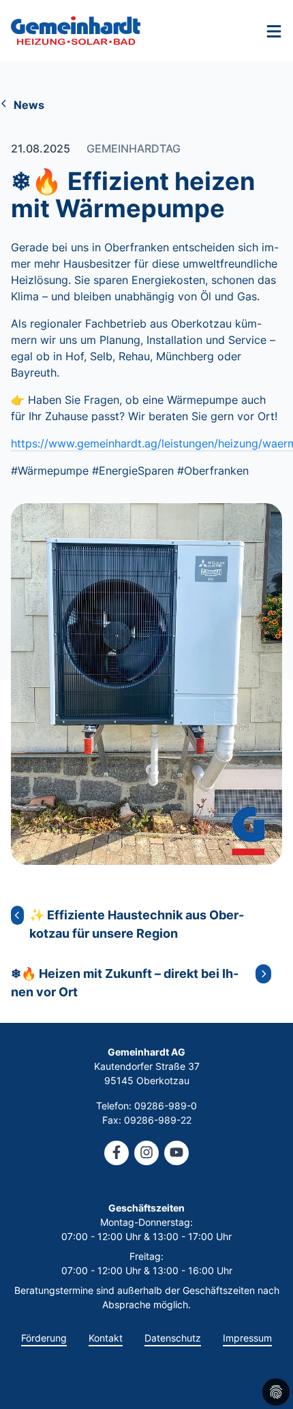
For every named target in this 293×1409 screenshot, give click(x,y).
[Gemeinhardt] (75, 30)
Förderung (44, 1338)
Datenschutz (172, 1338)
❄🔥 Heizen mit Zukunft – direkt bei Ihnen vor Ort (124, 982)
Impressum (247, 1338)
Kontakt (106, 1338)
